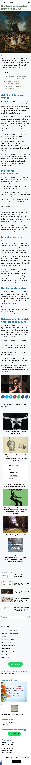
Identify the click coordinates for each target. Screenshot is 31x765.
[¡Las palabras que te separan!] (14, 692)
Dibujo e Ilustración (7, 642)
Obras (4, 654)
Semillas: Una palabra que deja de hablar (12, 714)
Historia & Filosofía (7, 651)
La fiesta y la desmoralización (15, 78)
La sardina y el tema (12, 81)
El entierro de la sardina (13, 83)
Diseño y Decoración (7, 645)
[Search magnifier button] (28, 617)
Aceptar (17, 761)
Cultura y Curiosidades (8, 639)
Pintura (4, 657)
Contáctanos (4, 724)
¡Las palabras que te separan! (9, 704)
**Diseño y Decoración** (9, 633)
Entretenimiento (6, 648)
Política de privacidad (7, 722)
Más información (24, 757)
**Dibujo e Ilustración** (9, 630)
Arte (3, 636)
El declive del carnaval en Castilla (16, 76)
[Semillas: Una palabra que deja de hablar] (14, 708)
